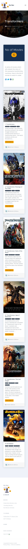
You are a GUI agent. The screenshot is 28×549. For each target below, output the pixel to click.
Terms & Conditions (15, 544)
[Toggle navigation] (25, 5)
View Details (9, 141)
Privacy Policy (6, 544)
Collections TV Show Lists (10, 516)
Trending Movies (8, 505)
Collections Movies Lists (10, 503)
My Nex (11, 5)
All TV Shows (7, 518)
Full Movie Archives (8, 507)
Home (9, 26)
